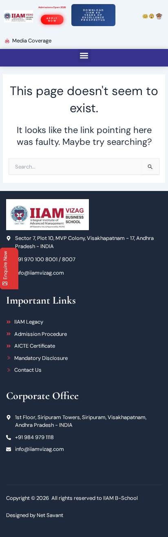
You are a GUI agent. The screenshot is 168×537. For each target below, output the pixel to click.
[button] (84, 55)
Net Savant (50, 515)
